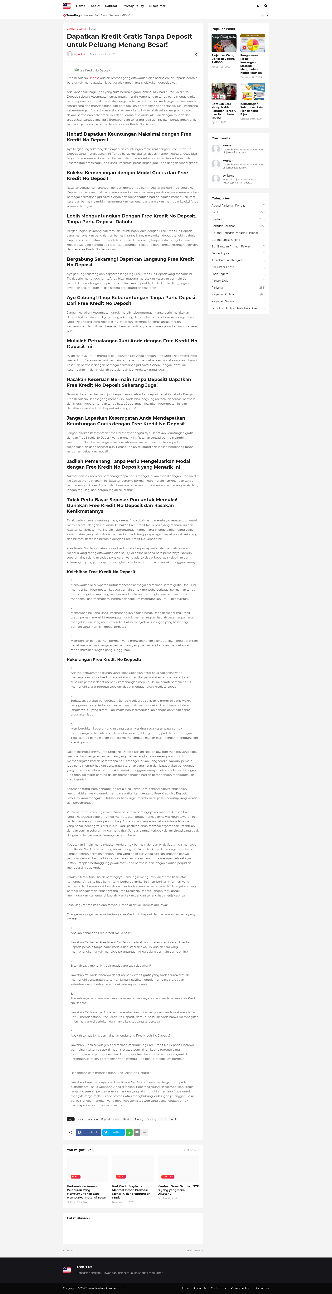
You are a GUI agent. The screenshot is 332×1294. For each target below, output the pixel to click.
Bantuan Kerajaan (238, 226)
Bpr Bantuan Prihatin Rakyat (238, 246)
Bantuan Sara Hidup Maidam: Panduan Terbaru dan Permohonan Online (224, 111)
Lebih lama (193, 1250)
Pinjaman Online (238, 294)
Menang (138, 1119)
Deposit (94, 78)
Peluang (151, 1119)
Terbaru (70, 1250)
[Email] (137, 1132)
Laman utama (76, 28)
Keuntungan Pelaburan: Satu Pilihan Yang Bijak (251, 109)
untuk (173, 1119)
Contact (111, 6)
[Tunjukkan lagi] (144, 1132)
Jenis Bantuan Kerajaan (238, 260)
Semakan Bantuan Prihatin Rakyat (238, 308)
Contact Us (218, 1288)
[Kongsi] (196, 54)
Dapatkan (92, 1119)
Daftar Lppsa (238, 253)
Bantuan (238, 219)
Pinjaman (238, 287)
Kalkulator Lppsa (238, 267)
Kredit (126, 1119)
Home (80, 6)
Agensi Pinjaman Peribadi (238, 205)
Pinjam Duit (238, 280)
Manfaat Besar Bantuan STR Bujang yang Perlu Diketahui (178, 1189)
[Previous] (262, 15)
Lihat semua (191, 1150)
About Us (200, 1288)
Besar (92, 28)
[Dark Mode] (258, 6)
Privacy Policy (133, 6)
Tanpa (162, 1119)
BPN (238, 212)
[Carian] (266, 6)
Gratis (116, 1119)
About (95, 6)
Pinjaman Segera (238, 301)
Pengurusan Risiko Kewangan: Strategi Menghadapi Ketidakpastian (128, 15)
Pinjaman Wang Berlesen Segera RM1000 (223, 59)
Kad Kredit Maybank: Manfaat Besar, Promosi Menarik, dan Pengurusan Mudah (131, 1191)
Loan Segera (238, 274)
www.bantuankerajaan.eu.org (107, 1288)
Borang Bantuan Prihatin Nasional (238, 233)
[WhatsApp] (129, 1132)
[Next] (267, 15)
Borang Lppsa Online (238, 240)
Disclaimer (157, 6)
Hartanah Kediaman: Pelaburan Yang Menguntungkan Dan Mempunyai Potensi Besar (86, 1191)
